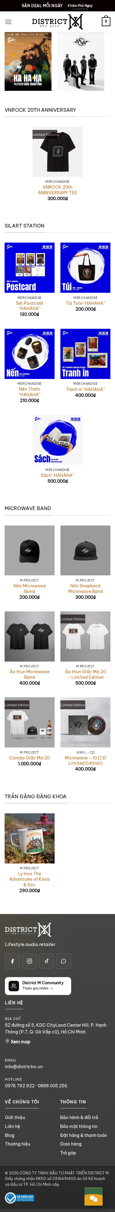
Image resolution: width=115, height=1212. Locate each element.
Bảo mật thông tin (79, 1126)
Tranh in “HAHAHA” (85, 389)
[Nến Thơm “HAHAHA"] (30, 354)
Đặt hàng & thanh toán (83, 1135)
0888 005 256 (52, 1086)
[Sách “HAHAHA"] (57, 440)
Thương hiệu (17, 1144)
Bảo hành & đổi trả (79, 1117)
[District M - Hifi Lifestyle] (57, 22)
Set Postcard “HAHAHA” (29, 306)
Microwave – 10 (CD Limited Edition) (85, 760)
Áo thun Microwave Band (29, 674)
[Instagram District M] (29, 960)
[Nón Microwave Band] (30, 550)
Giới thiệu (15, 1117)
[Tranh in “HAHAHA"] (85, 354)
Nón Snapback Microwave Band (85, 588)
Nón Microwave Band (29, 588)
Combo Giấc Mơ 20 (29, 758)
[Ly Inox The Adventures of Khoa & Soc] (30, 838)
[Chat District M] (63, 960)
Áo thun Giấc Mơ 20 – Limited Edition (85, 674)
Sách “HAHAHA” (57, 475)
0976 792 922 (20, 1086)
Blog (9, 1135)
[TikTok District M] (46, 960)
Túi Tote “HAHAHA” (85, 303)
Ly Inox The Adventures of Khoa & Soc (29, 879)
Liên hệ (12, 1126)
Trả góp (68, 1153)
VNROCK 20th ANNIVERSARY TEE (57, 190)
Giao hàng (71, 1144)
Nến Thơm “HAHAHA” (29, 392)
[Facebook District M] (12, 960)
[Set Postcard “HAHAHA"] (30, 268)
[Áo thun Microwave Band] (30, 636)
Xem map (20, 1042)
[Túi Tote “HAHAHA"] (85, 268)
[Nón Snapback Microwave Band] (85, 550)
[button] (8, 21)
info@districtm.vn (24, 1066)
